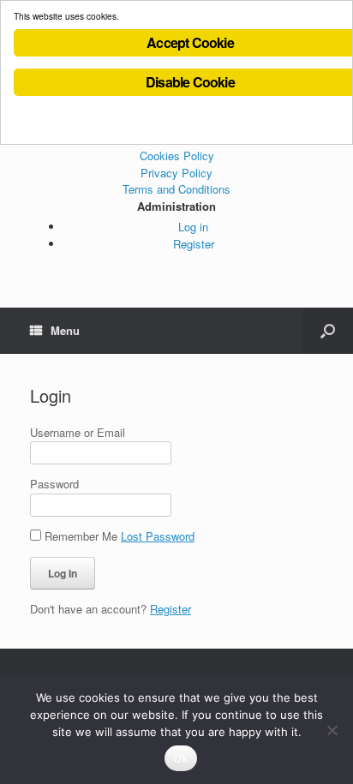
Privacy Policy (176, 173)
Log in (193, 226)
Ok (180, 758)
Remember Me (81, 536)
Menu (65, 330)
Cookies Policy (177, 155)
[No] (331, 730)
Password (54, 484)
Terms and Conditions (176, 189)
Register (193, 244)
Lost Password (157, 536)
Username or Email (77, 432)
